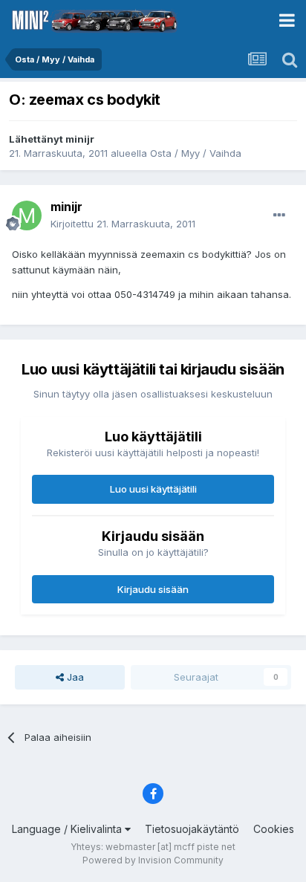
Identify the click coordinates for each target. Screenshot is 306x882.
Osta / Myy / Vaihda (195, 153)
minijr (79, 139)
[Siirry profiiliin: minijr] (27, 215)
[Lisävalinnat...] (279, 215)
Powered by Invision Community (153, 860)
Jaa (74, 677)
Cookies (273, 829)
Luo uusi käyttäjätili (153, 489)
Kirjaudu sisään (153, 589)
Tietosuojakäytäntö (192, 829)
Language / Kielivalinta (68, 829)
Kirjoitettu (123, 224)
